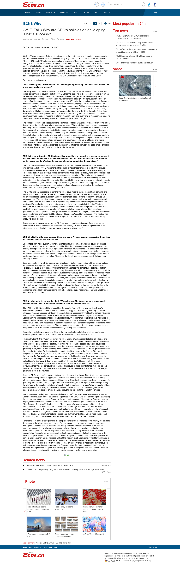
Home (27, 13)
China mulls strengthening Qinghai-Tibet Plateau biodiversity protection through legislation (65, 469)
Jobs (33, 547)
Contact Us (40, 547)
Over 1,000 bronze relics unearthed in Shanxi (64, 535)
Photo (86, 13)
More (106, 481)
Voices (107, 13)
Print (109, 23)
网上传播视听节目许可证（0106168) (119, 558)
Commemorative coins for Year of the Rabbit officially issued (93, 509)
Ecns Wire (50, 13)
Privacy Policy (51, 547)
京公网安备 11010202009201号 (119, 560)
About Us (26, 547)
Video (96, 13)
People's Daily (41, 543)
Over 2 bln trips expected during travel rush (134, 62)
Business (64, 13)
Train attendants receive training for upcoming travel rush (38, 509)
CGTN (58, 543)
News (38, 13)
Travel (75, 13)
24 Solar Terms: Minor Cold (93, 534)
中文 (155, 13)
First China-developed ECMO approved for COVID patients (134, 57)
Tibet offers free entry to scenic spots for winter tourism (49, 465)
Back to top (153, 547)
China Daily (67, 543)
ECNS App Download (73, 39)
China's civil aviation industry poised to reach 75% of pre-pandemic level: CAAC (135, 44)
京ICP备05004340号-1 (141, 560)
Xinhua (51, 543)
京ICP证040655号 (141, 558)
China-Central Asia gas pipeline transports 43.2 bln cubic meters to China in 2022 (136, 50)
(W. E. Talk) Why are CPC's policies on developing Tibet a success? (133, 37)
